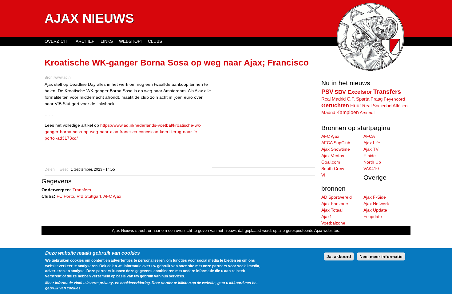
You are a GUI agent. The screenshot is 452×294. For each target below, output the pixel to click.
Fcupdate (372, 216)
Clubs (155, 41)
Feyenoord (394, 99)
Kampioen (347, 112)
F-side (369, 155)
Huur (355, 105)
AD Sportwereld (336, 197)
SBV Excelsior (353, 92)
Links (107, 41)
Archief (85, 41)
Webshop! (130, 41)
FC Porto (65, 196)
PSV (327, 91)
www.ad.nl (63, 77)
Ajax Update (375, 210)
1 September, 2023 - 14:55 (93, 169)
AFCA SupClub (335, 142)
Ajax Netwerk (376, 203)
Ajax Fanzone (334, 203)
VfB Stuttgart (89, 196)
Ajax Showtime (335, 149)
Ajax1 (326, 216)
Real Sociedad (376, 105)
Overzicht (57, 41)
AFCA (369, 136)
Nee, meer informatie (380, 256)
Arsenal (367, 112)
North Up (372, 162)
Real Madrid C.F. (338, 99)
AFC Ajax (112, 196)
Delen (50, 169)
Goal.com (330, 162)
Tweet (63, 169)
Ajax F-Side (374, 197)
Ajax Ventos (332, 155)
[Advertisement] (263, 124)
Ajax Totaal (332, 210)
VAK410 (371, 168)
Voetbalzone (333, 222)
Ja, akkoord (339, 256)
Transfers (82, 189)
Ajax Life (371, 142)
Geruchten (335, 105)
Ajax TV (371, 149)
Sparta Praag (369, 98)
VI (323, 175)
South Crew (332, 168)
